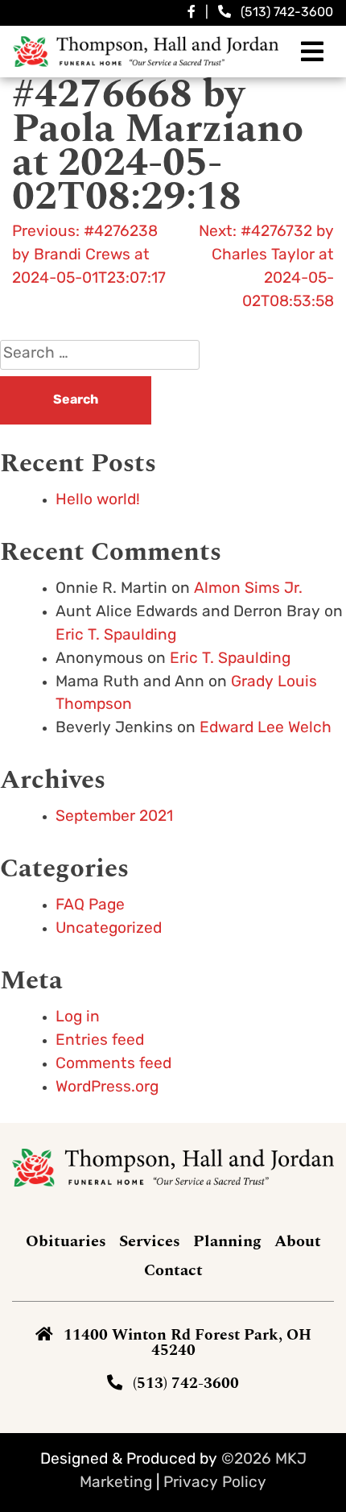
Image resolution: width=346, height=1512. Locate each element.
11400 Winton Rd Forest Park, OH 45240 (187, 1343)
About (297, 1241)
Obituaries (66, 1241)
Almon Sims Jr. (248, 589)
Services (149, 1241)
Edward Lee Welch (266, 728)
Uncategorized (109, 929)
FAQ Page (90, 905)
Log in (78, 1017)
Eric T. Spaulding (116, 636)
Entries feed (100, 1041)
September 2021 (114, 817)
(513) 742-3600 (287, 12)
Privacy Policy (214, 1483)
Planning (227, 1241)
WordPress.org (107, 1088)
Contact (173, 1270)
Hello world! (98, 500)
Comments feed (113, 1064)
